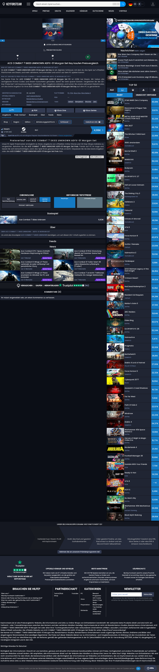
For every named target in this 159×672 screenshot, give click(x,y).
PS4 (71, 93)
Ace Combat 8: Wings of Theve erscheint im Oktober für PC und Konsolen (35, 275)
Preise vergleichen (65, 135)
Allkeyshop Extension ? (10, 607)
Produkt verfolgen (26, 205)
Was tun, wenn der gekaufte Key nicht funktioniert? (20, 600)
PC (82, 593)
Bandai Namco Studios (35, 99)
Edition (27, 122)
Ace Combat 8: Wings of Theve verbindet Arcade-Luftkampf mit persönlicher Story (35, 264)
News (59, 115)
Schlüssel (64, 122)
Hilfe (151, 668)
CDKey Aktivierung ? (8, 602)
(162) (86, 285)
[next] (103, 40)
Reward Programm (97, 594)
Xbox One (77, 93)
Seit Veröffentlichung (8, 200)
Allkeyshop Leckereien (97, 612)
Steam (29, 105)
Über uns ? (5, 593)
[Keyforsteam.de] (12, 4)
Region (16, 122)
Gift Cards (97, 598)
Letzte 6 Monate (33, 200)
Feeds (50, 115)
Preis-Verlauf (19, 115)
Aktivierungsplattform (45, 122)
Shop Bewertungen (98, 603)
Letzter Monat (44, 200)
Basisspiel (33, 115)
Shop (6, 122)
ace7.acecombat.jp (34, 96)
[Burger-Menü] (28, 4)
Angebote (6, 115)
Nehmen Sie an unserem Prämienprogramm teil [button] (79, 552)
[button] (153, 4)
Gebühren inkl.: (92, 122)
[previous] (2, 40)
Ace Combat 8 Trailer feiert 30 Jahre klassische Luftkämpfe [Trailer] (87, 264)
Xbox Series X (86, 93)
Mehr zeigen (140, 51)
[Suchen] (123, 4)
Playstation (85, 605)
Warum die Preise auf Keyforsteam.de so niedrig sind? (21, 598)
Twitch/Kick (58, 593)
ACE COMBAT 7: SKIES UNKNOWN (34, 235)
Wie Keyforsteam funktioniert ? (13, 596)
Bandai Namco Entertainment (37, 102)
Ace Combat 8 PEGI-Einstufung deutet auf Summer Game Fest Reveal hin (87, 253)
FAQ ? (3, 605)
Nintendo (84, 610)
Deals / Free (97, 600)
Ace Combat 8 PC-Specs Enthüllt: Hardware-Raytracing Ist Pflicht (35, 252)
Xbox (83, 599)
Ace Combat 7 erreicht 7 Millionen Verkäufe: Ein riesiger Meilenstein (89, 274)
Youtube (75, 593)
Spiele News (47, 258)
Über (43, 115)
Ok (138, 668)
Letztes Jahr (21, 199)
